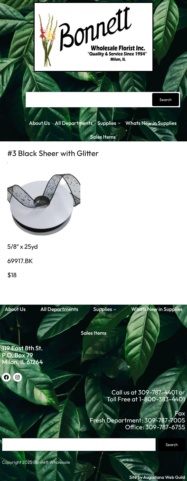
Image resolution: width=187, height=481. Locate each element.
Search (165, 99)
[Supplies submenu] (119, 123)
